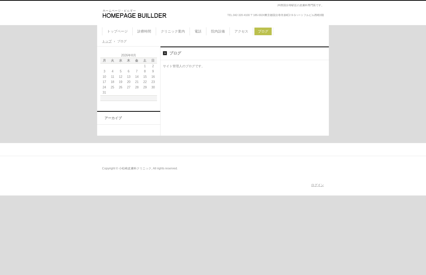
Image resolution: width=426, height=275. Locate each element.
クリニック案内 (173, 31)
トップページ (117, 31)
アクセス (241, 31)
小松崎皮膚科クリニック (126, 23)
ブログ (263, 31)
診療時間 (144, 31)
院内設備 (218, 31)
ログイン (317, 185)
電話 (198, 31)
